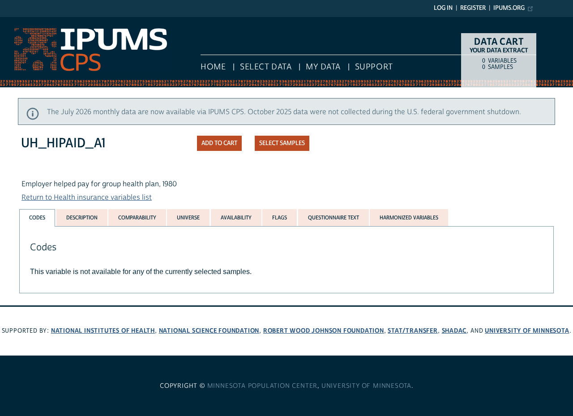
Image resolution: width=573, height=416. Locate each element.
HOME (213, 67)
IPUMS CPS (18, 21)
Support (374, 67)
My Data (323, 67)
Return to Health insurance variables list (86, 197)
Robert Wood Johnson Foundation (323, 330)
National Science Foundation (209, 330)
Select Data (265, 67)
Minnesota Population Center (262, 386)
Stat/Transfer (412, 330)
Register (473, 8)
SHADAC (454, 330)
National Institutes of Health (103, 330)
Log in (443, 8)
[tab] (37, 218)
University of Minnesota (527, 330)
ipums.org (509, 8)
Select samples (282, 143)
